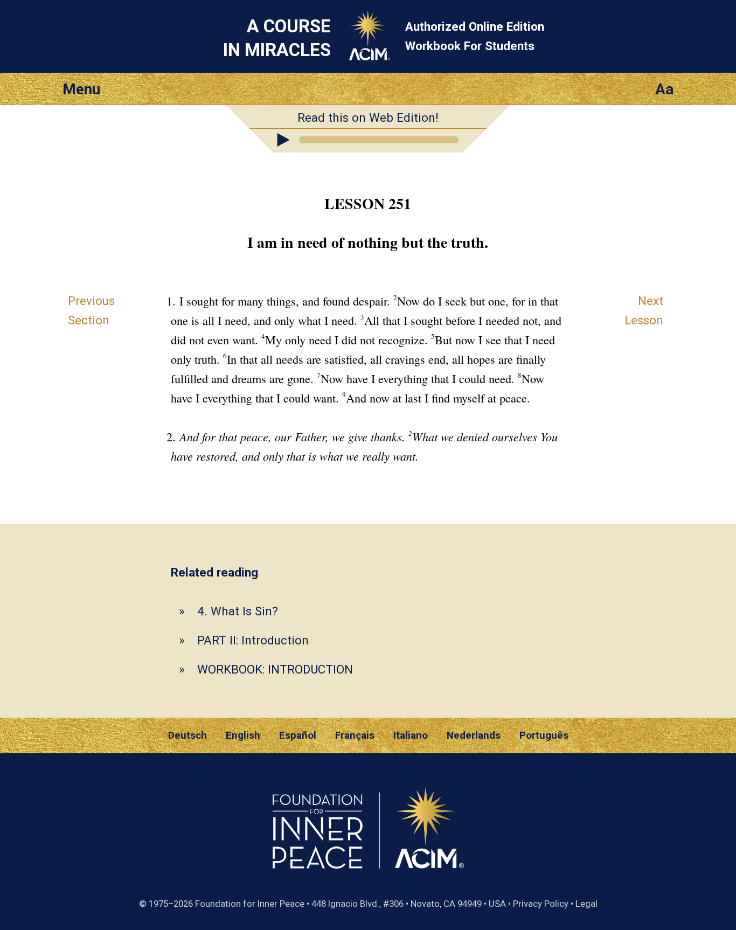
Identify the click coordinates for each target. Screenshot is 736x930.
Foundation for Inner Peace (249, 903)
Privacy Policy (540, 903)
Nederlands (474, 735)
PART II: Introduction (253, 640)
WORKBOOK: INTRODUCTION (275, 669)
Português (543, 735)
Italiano (410, 735)
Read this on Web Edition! (368, 117)
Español (297, 735)
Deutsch (187, 735)
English (243, 735)
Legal (586, 903)
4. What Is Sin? (237, 611)
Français (354, 735)
